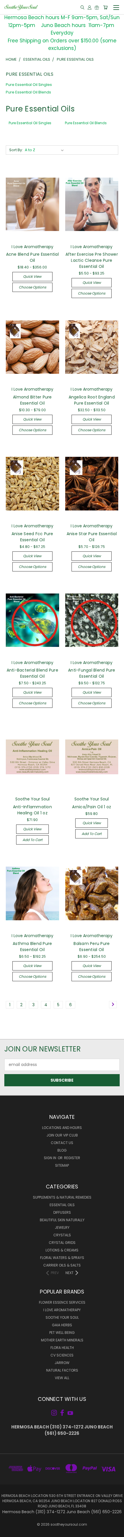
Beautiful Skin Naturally (62, 1219)
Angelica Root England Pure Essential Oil (92, 400)
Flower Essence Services (62, 1302)
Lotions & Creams (62, 1250)
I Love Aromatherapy (62, 1309)
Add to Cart (32, 839)
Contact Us (62, 1142)
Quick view (32, 276)
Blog (62, 1150)
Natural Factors (62, 1370)
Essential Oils (62, 1204)
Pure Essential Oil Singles (29, 84)
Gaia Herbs (62, 1325)
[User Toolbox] (90, 7)
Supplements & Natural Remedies (62, 1197)
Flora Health (62, 1347)
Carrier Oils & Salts (62, 1265)
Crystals (62, 1235)
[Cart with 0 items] (105, 7)
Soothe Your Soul (62, 1317)
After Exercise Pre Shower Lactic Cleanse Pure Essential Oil (91, 260)
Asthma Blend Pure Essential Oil (32, 946)
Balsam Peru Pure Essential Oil (92, 946)
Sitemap (62, 1165)
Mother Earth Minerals (62, 1340)
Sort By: (16, 150)
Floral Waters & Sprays (62, 1257)
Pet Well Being (62, 1332)
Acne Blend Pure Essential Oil (32, 257)
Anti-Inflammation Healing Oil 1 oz (32, 810)
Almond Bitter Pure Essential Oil (32, 400)
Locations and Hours (62, 1127)
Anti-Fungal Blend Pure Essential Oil (91, 673)
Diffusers (62, 1212)
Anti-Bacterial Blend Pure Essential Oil (32, 673)
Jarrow (62, 1362)
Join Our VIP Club (62, 1135)
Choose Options (32, 287)
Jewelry (62, 1227)
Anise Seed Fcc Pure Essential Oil (32, 537)
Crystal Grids (62, 1242)
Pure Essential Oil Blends (28, 92)
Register (72, 1157)
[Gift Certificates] (97, 7)
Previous (9, 1531)
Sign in (50, 1157)
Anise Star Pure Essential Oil (92, 537)
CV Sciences (62, 1355)
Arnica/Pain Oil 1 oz (91, 807)
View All (62, 1377)
